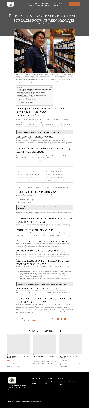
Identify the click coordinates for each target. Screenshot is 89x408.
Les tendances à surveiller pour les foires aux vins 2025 (31, 101)
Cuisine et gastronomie (36, 5)
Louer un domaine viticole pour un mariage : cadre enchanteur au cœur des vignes (70, 356)
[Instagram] (75, 398)
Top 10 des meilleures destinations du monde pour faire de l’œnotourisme (44, 355)
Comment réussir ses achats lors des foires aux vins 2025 (32, 95)
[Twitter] (71, 398)
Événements (44, 3)
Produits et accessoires (52, 5)
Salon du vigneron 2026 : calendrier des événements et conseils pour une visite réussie (18, 356)
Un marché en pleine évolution (26, 90)
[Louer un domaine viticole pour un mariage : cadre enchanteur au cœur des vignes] (70, 344)
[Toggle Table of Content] (50, 87)
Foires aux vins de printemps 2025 (27, 93)
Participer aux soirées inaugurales (27, 99)
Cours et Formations (56, 3)
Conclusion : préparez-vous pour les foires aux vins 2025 (31, 104)
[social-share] (58, 319)
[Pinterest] (78, 398)
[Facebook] (67, 398)
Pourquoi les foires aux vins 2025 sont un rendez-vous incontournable (35, 89)
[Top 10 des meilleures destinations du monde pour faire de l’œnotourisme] (44, 344)
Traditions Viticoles (33, 3)
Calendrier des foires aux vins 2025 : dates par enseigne (31, 92)
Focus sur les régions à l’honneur (27, 102)
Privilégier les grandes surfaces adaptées (29, 98)
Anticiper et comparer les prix (26, 96)
